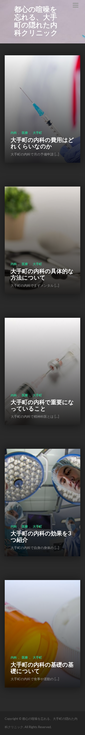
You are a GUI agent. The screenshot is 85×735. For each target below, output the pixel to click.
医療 (25, 133)
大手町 (37, 133)
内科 (14, 133)
